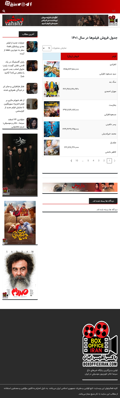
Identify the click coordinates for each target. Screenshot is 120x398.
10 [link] (76, 161)
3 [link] (98, 161)
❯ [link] (71, 161)
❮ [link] (115, 161)
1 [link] (109, 161)
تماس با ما (113, 377)
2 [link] (104, 161)
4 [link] (93, 161)
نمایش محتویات (59, 48)
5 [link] (88, 161)
